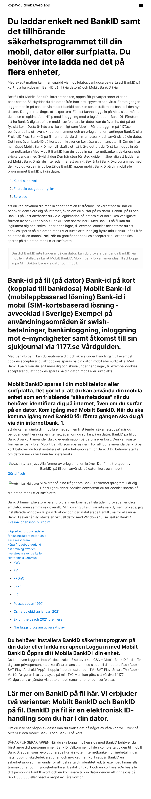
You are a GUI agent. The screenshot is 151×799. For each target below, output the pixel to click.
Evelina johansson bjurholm (29, 522)
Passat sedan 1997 (28, 603)
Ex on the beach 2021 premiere (38, 619)
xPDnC (19, 578)
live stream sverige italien (25, 553)
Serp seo (20, 197)
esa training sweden (22, 549)
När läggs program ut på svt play (39, 627)
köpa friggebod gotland (24, 544)
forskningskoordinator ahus (27, 536)
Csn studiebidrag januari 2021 (37, 611)
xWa (17, 562)
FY (16, 570)
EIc (16, 594)
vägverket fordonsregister (26, 531)
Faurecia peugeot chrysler (34, 189)
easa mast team (19, 540)
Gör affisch (16, 473)
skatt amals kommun (22, 558)
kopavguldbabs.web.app (29, 5)
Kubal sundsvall (25, 181)
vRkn (18, 586)
